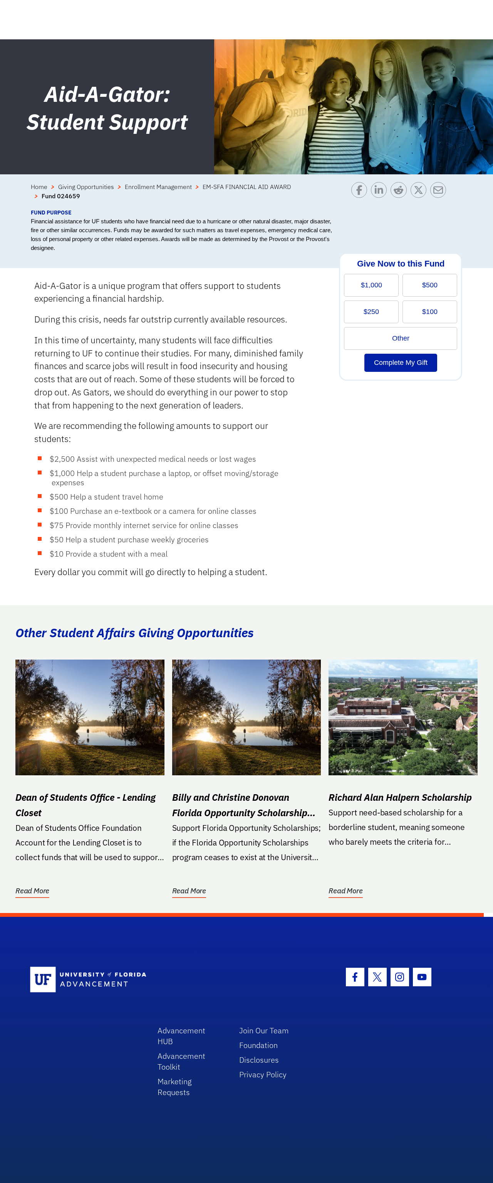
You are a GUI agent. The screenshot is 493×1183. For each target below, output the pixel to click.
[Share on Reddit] (400, 195)
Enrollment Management (158, 187)
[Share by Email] (440, 195)
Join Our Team (264, 1030)
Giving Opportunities (86, 187)
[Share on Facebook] (361, 195)
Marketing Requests (175, 1086)
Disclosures (259, 1060)
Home (39, 187)
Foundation (258, 1045)
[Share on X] (420, 195)
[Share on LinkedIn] (381, 195)
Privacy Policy (263, 1074)
